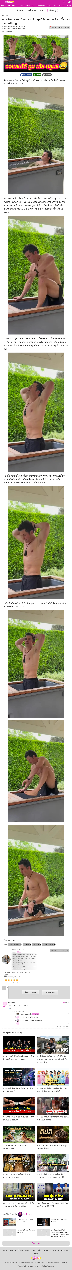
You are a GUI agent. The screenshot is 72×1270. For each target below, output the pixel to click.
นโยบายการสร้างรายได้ (52, 1262)
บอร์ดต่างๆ (31, 10)
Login (30, 992)
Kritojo (10, 31)
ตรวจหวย (11, 6)
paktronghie (11, 1002)
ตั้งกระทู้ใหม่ (36, 1243)
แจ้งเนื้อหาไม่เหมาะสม (47, 1266)
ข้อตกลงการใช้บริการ (11, 1262)
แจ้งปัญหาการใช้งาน (33, 1266)
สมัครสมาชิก (50, 992)
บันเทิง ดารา (27, 1214)
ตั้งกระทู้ (52, 10)
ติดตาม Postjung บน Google (60, 27)
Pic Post (49, 6)
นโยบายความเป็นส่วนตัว (26, 1262)
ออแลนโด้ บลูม (14, 945)
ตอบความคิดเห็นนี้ (64, 1026)
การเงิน (68, 6)
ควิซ (55, 6)
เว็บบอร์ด (20, 6)
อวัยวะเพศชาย (48, 945)
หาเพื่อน (27, 6)
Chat (33, 6)
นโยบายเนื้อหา (39, 1262)
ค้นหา (42, 10)
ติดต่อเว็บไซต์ (22, 1266)
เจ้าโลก (26, 945)
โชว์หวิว (36, 945)
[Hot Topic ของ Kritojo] (6, 963)
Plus (10, 15)
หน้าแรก (3, 6)
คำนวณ (61, 6)
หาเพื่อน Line (41, 6)
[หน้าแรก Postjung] (9, 2)
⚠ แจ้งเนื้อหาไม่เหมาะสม (57, 950)
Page (36, 1253)
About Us (64, 1262)
